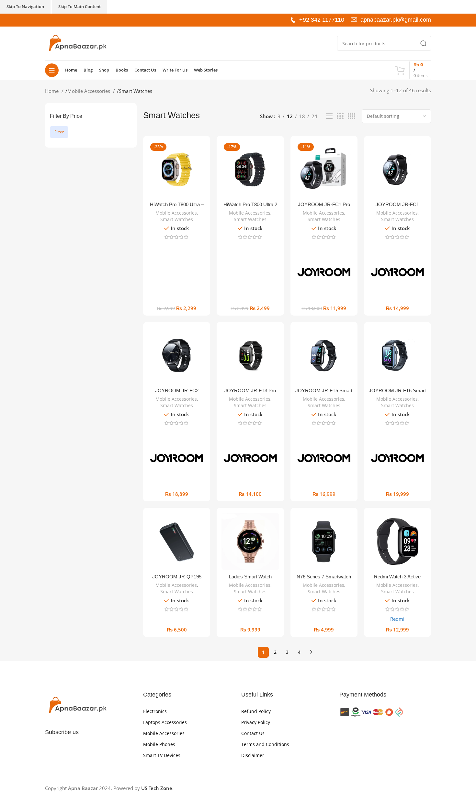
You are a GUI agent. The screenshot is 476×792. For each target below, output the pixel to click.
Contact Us (253, 733)
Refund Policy (256, 711)
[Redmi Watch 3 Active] (397, 541)
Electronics (155, 711)
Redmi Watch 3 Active (397, 576)
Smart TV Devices (161, 755)
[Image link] (77, 705)
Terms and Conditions (265, 744)
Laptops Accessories (165, 722)
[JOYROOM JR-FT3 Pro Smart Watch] (250, 355)
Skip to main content (79, 6)
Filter (59, 132)
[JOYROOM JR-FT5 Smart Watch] (324, 355)
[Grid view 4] (351, 116)
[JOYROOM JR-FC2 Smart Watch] (176, 355)
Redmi (397, 619)
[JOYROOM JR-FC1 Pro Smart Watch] (324, 169)
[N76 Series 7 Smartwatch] (324, 541)
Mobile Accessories (89, 91)
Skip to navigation (25, 6)
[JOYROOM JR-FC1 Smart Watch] (397, 169)
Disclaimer (252, 755)
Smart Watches (176, 219)
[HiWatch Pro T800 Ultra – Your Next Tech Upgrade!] (176, 169)
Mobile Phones (159, 744)
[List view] (329, 116)
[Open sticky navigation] (52, 70)
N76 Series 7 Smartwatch (324, 576)
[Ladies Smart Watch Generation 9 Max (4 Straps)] (250, 541)
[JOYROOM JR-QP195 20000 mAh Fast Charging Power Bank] (176, 541)
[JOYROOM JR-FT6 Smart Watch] (397, 355)
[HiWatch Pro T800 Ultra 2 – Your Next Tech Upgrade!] (250, 169)
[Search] (423, 43)
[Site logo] (77, 42)
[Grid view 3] (340, 116)
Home (52, 91)
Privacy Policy (255, 722)
